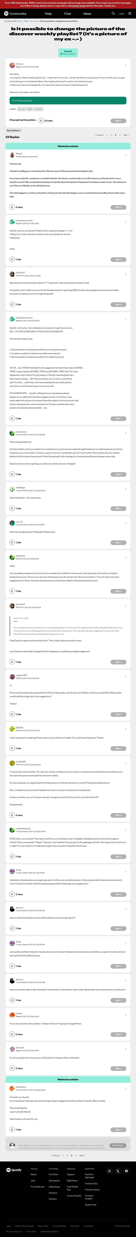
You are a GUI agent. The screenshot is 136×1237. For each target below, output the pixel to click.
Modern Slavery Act (14, 1231)
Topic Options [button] (13, 130)
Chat (67, 13)
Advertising (54, 1186)
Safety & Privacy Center (24, 1226)
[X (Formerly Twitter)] (118, 1171)
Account (22, 109)
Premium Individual (89, 1176)
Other (30, 109)
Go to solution (69, 53)
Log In (121, 13)
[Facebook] (126, 1171)
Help (48, 13)
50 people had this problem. (23, 119)
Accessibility (88, 1226)
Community (18, 13)
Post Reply (118, 1145)
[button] (126, 65)
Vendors (53, 1198)
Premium (38, 109)
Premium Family (92, 1189)
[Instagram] (109, 1171)
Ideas (87, 13)
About (34, 1174)
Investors (53, 1192)
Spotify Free (90, 1204)
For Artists (53, 1174)
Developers (54, 1180)
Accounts (34, 21)
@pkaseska (18, 618)
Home (18, 21)
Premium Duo (91, 1183)
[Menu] (130, 13)
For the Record (37, 1186)
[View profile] (12, 65)
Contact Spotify (74, 1195)
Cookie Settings (59, 1226)
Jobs (33, 1180)
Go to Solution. (26, 100)
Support (71, 1174)
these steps (79, 5)
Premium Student (89, 1197)
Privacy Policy (43, 1226)
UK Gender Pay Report (50, 1231)
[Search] (113, 13)
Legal (8, 1226)
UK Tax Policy (31, 1231)
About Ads (74, 1226)
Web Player (72, 1180)
